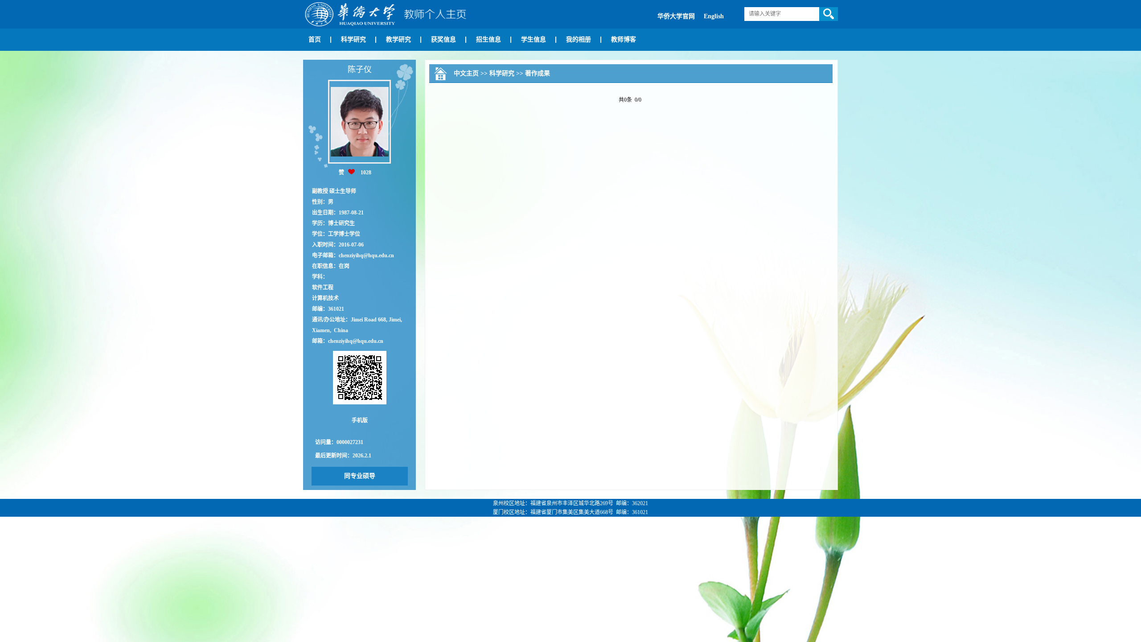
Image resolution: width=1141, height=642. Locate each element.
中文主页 (466, 73)
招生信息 (488, 39)
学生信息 (533, 39)
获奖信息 (443, 39)
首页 (314, 39)
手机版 (360, 420)
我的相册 (578, 39)
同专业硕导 (359, 476)
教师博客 (623, 39)
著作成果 (537, 73)
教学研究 (398, 39)
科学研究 (353, 39)
